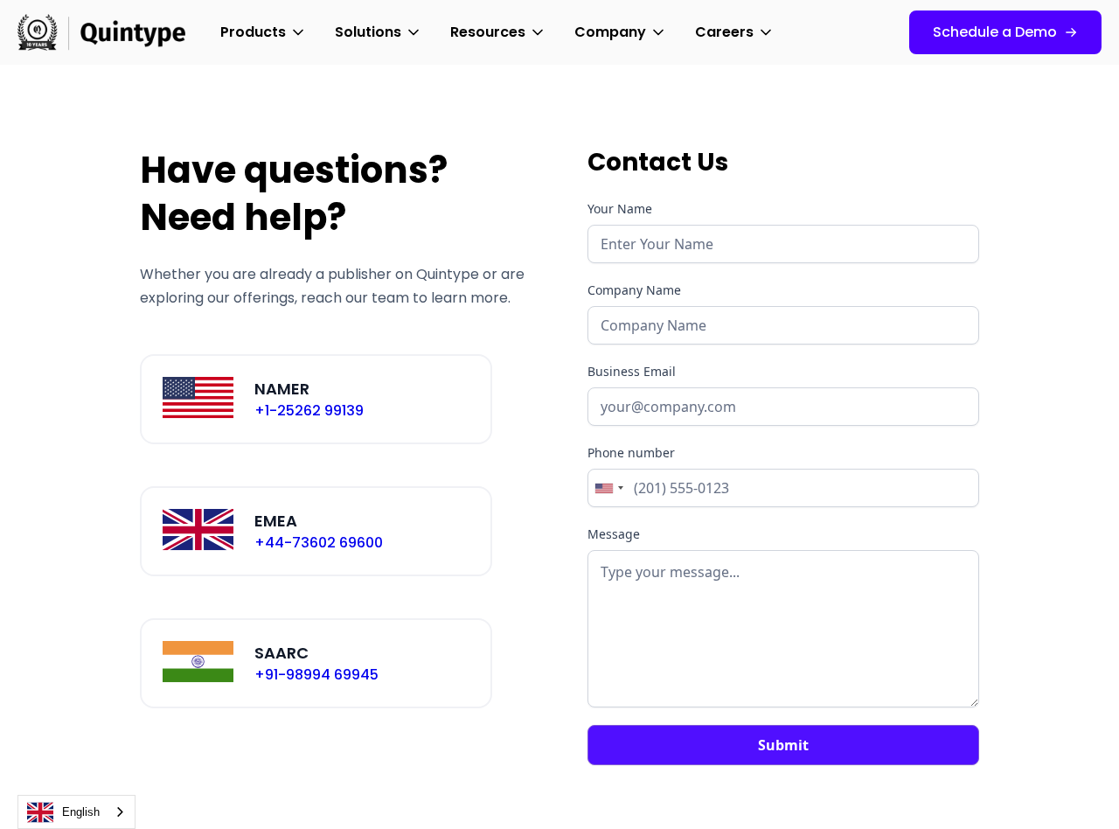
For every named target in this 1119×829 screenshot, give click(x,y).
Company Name (634, 290)
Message (613, 534)
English (81, 812)
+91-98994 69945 (316, 675)
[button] (263, 32)
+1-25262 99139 (309, 411)
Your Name (619, 208)
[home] (101, 32)
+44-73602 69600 (318, 543)
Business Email (631, 371)
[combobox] (608, 488)
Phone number (631, 452)
